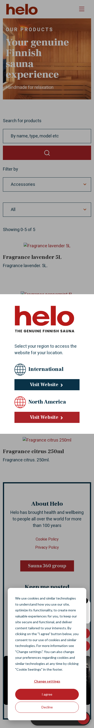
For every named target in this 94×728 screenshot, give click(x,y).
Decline (47, 707)
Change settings (47, 681)
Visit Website (44, 385)
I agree (47, 694)
